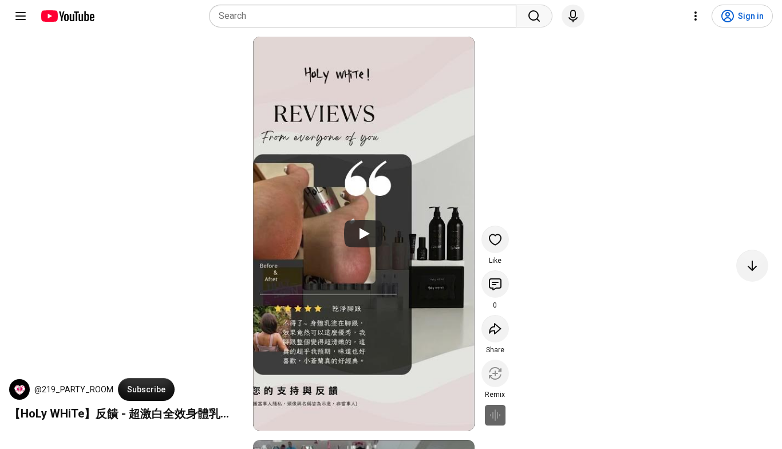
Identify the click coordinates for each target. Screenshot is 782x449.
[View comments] (495, 284)
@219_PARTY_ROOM (73, 389)
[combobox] (366, 16)
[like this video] (495, 239)
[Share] (495, 328)
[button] (19, 389)
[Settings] (695, 16)
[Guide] (20, 16)
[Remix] (495, 373)
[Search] (534, 16)
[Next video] (752, 266)
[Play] (363, 233)
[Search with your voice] (573, 16)
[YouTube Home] (67, 16)
